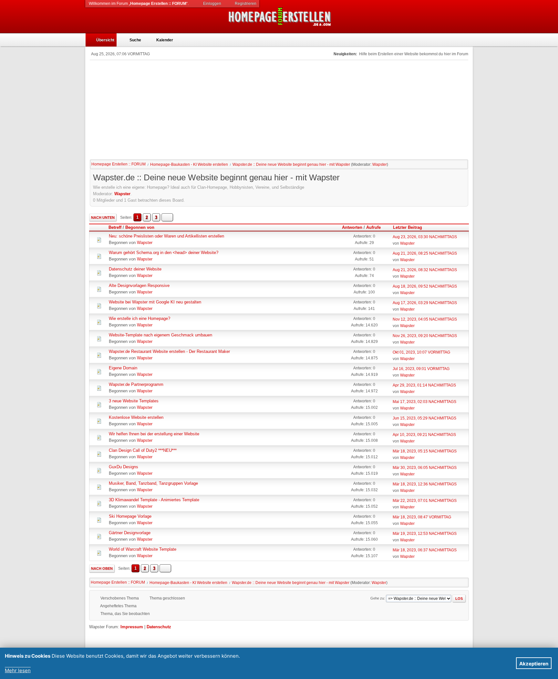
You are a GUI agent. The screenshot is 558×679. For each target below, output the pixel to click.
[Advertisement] (279, 108)
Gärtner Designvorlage (129, 532)
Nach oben (102, 568)
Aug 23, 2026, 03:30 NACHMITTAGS (425, 237)
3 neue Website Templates (134, 400)
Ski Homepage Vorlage (130, 516)
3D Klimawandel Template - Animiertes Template (154, 499)
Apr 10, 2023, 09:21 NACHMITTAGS (424, 434)
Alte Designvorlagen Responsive (139, 285)
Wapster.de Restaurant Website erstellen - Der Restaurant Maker (169, 351)
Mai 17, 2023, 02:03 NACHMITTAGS (424, 401)
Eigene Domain (123, 368)
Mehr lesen (18, 670)
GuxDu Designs (123, 466)
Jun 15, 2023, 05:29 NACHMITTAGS (424, 418)
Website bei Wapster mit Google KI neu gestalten (155, 302)
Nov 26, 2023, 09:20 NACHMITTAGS (425, 336)
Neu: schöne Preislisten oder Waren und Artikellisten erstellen (166, 236)
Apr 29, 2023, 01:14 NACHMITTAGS (424, 385)
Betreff (114, 227)
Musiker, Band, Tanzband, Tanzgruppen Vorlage (153, 483)
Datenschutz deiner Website (135, 269)
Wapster (379, 164)
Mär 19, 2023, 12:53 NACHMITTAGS (425, 533)
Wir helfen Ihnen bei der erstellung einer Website (154, 433)
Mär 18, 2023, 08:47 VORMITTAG (422, 517)
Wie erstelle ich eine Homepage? (139, 318)
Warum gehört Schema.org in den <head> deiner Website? (163, 252)
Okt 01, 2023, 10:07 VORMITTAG (421, 352)
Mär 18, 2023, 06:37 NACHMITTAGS (425, 550)
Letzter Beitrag (407, 227)
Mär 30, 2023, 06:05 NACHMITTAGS (425, 467)
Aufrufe (373, 227)
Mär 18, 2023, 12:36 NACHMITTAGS (425, 484)
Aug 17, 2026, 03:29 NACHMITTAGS (425, 303)
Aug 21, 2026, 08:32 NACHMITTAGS (425, 270)
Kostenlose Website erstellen (136, 417)
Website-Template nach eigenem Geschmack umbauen (160, 335)
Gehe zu (377, 598)
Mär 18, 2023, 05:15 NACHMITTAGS (425, 451)
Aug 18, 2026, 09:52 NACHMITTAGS (425, 286)
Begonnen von (139, 227)
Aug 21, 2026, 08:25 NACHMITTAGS (425, 253)
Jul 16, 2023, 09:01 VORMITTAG (421, 368)
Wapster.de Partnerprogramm (136, 384)
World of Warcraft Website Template (142, 549)
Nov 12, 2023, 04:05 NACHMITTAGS (425, 319)
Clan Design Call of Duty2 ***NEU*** (143, 450)
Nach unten (103, 217)
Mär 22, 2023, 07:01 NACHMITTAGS (425, 500)
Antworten (352, 227)
